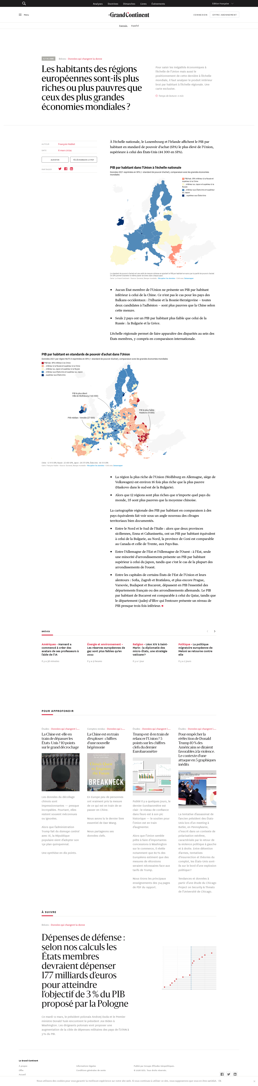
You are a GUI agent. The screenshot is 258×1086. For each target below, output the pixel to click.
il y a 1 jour (138, 661)
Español (135, 25)
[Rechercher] (40, 3)
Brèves (62, 58)
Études (45, 728)
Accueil (22, 1074)
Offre (21, 1070)
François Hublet (66, 144)
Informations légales (86, 1065)
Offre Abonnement (224, 14)
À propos (23, 1065)
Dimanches (129, 3)
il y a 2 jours (184, 661)
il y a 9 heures (94, 661)
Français (123, 25)
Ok (219, 1080)
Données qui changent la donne (85, 58)
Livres (143, 3)
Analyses (98, 3)
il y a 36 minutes (50, 661)
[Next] (214, 631)
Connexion (201, 14)
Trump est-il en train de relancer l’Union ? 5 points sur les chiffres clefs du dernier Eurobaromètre (151, 743)
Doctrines (113, 3)
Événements (158, 3)
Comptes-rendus (96, 728)
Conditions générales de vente (91, 1070)
